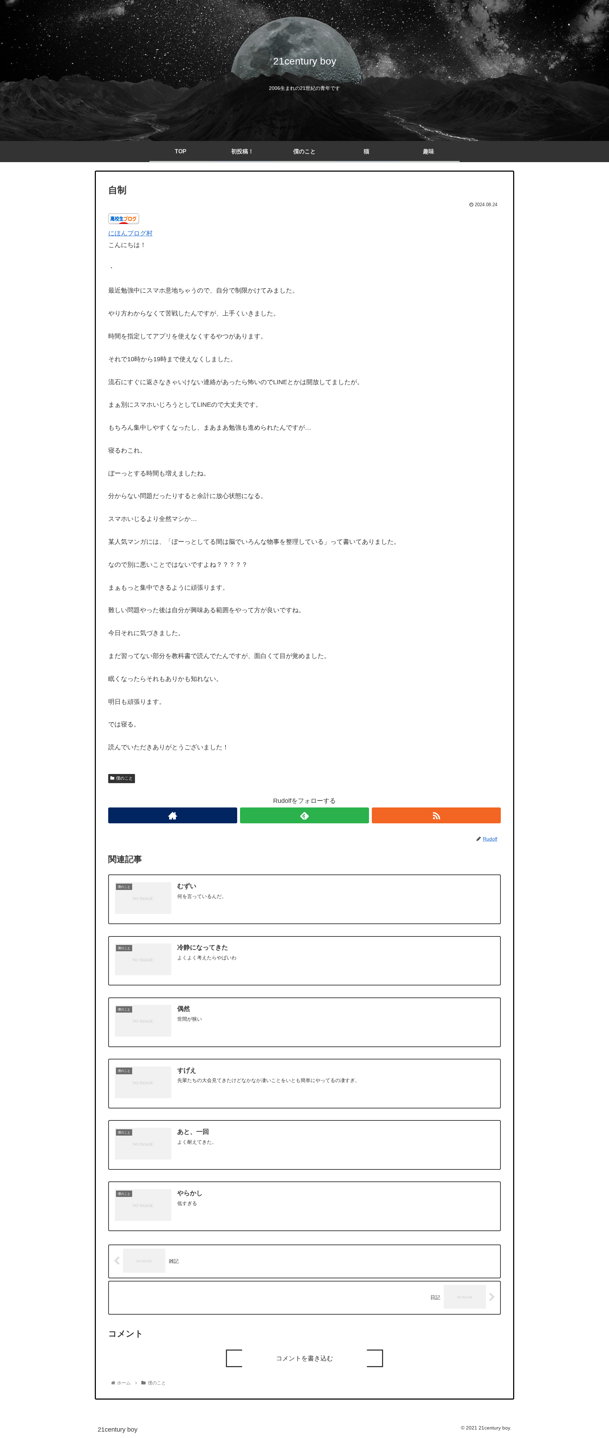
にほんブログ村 (130, 233)
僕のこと (124, 778)
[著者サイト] (172, 815)
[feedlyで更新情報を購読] (304, 815)
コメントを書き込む (304, 1358)
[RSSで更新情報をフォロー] (436, 815)
